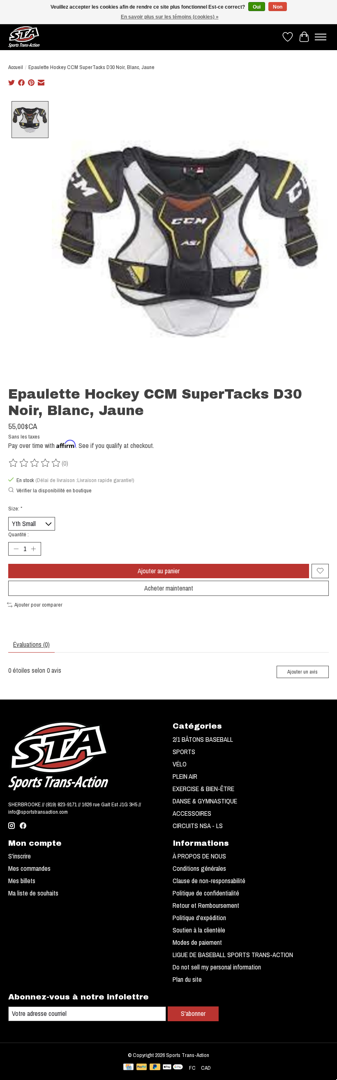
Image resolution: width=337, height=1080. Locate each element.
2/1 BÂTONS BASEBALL (203, 739)
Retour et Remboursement (206, 905)
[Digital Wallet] (173, 1068)
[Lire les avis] (35, 463)
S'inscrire (19, 856)
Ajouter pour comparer (38, 604)
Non (277, 7)
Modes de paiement (197, 942)
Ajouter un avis (302, 671)
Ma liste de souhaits (33, 893)
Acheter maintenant (168, 588)
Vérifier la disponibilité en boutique (54, 490)
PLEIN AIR (185, 776)
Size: (15, 508)
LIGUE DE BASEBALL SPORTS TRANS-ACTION (233, 954)
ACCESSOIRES (192, 813)
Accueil (15, 67)
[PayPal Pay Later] (155, 1068)
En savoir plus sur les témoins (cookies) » (170, 17)
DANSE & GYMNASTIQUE (205, 800)
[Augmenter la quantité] (33, 548)
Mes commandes (29, 868)
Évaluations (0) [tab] (31, 644)
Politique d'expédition (199, 917)
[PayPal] (141, 1068)
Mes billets (21, 880)
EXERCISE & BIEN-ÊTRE (203, 788)
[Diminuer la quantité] (16, 548)
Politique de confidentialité (206, 893)
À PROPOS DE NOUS (199, 856)
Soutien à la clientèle (199, 930)
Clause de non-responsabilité (209, 880)
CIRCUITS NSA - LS (198, 825)
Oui (257, 7)
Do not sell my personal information (217, 967)
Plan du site (187, 979)
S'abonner (193, 1013)
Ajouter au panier (159, 570)
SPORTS (184, 751)
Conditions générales (199, 868)
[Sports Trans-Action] (24, 37)
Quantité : (18, 534)
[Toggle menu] (320, 37)
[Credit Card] (128, 1068)
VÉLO (180, 763)
